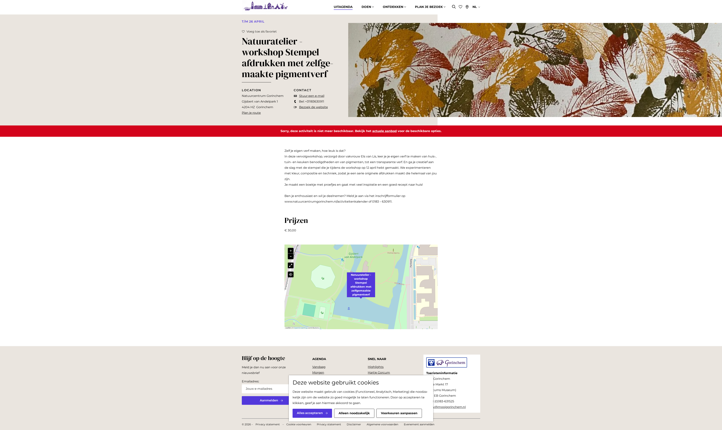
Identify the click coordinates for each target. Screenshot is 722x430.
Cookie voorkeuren (298, 424)
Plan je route (251, 113)
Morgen (318, 372)
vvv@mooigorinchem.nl (448, 407)
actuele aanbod (384, 131)
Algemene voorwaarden (382, 424)
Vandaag (318, 367)
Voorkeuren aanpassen (399, 413)
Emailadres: (250, 381)
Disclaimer (354, 424)
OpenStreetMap (301, 328)
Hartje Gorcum (379, 372)
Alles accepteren (310, 413)
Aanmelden (269, 400)
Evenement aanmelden (419, 424)
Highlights (376, 367)
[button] (361, 287)
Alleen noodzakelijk (354, 413)
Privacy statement (268, 424)
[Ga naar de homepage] (266, 7)
